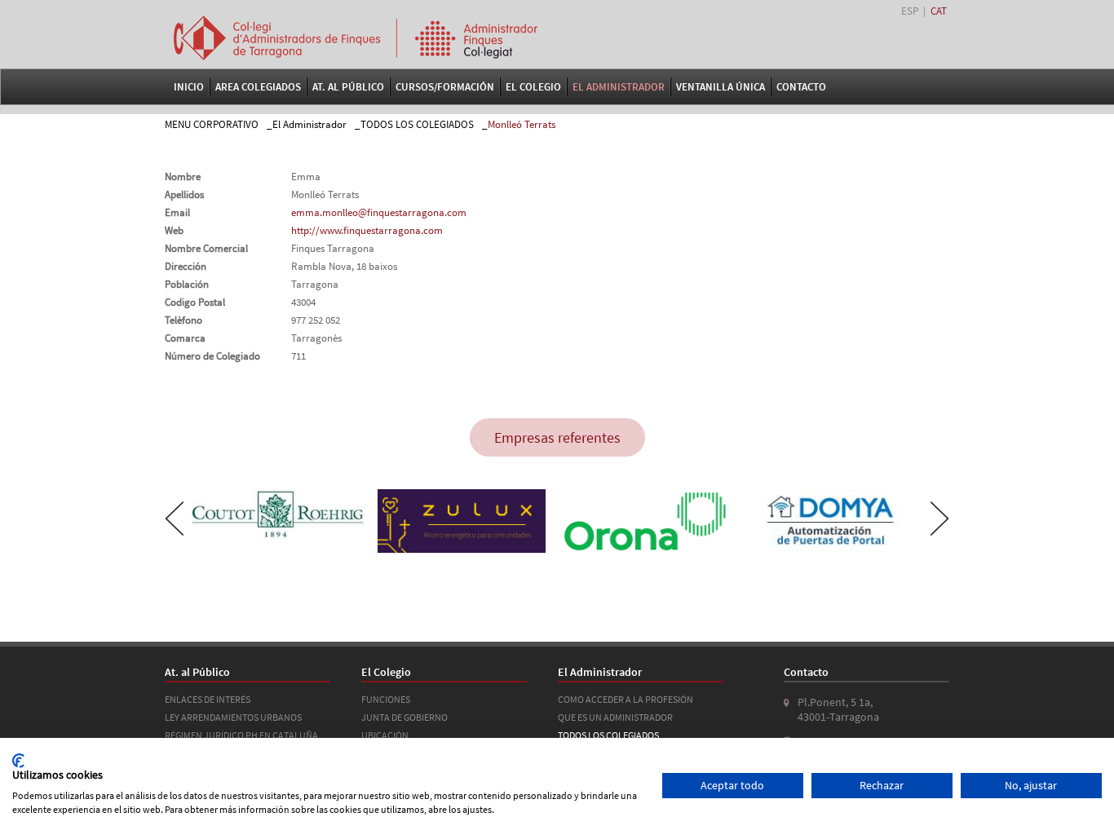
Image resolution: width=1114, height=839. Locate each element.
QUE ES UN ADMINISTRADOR (615, 717)
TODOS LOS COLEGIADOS (417, 124)
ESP (909, 11)
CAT (939, 11)
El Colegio (533, 87)
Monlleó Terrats (521, 124)
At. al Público (348, 87)
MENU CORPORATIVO (212, 124)
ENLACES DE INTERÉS (207, 699)
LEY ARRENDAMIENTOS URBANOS (233, 717)
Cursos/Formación (445, 87)
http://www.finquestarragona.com (367, 230)
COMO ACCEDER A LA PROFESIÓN (625, 699)
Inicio (189, 87)
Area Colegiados (258, 87)
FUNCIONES (385, 699)
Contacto (801, 87)
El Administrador (618, 87)
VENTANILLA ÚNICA (720, 87)
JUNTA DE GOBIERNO (404, 717)
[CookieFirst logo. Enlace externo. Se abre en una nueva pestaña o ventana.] (18, 760)
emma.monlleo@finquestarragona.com (378, 212)
